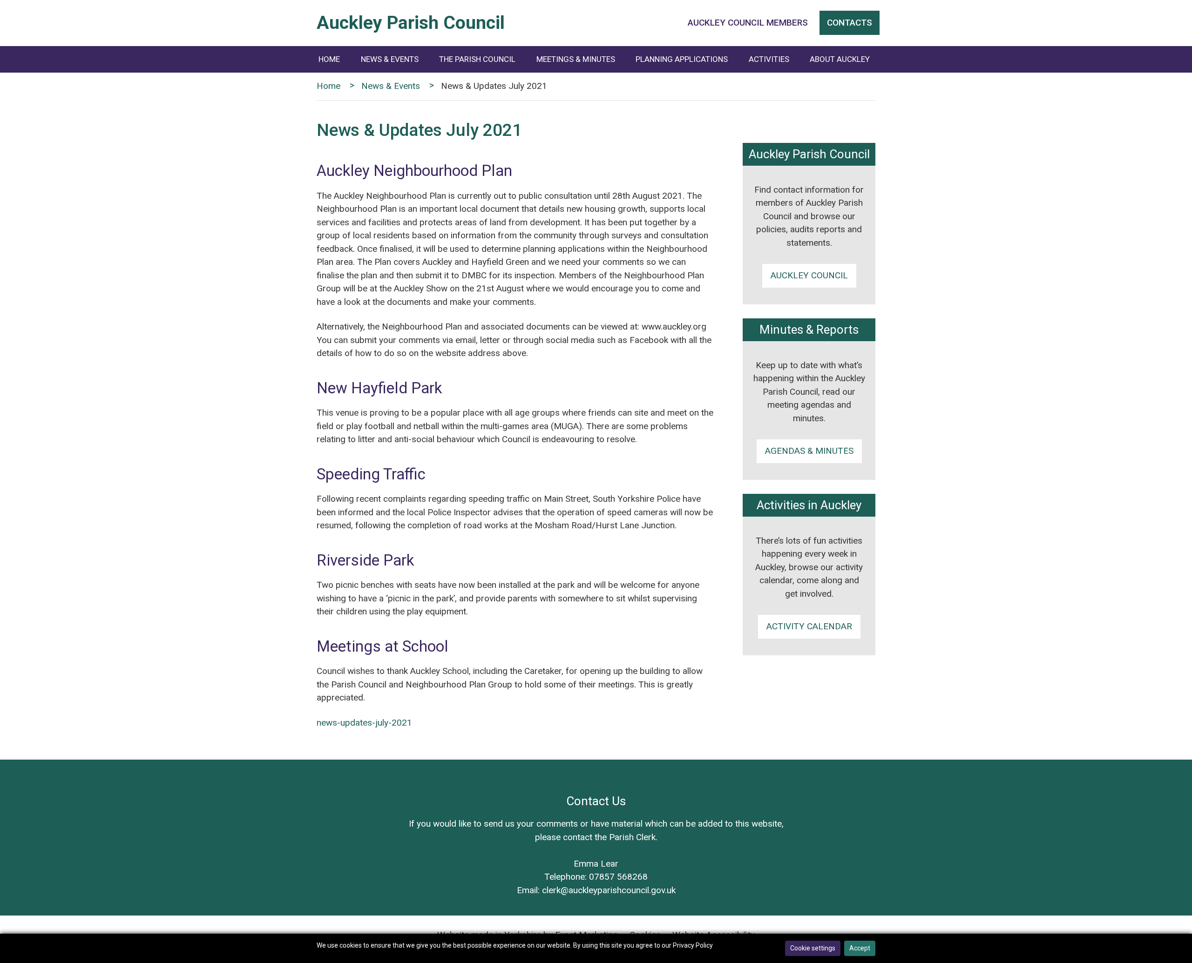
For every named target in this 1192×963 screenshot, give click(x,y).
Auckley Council (809, 275)
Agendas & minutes (809, 450)
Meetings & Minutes (575, 59)
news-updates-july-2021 (364, 722)
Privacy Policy (693, 945)
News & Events (390, 59)
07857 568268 (618, 876)
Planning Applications (682, 59)
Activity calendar (809, 626)
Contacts (849, 22)
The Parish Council (477, 59)
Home (329, 59)
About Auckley (840, 59)
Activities (769, 59)
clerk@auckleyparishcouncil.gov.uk (609, 890)
